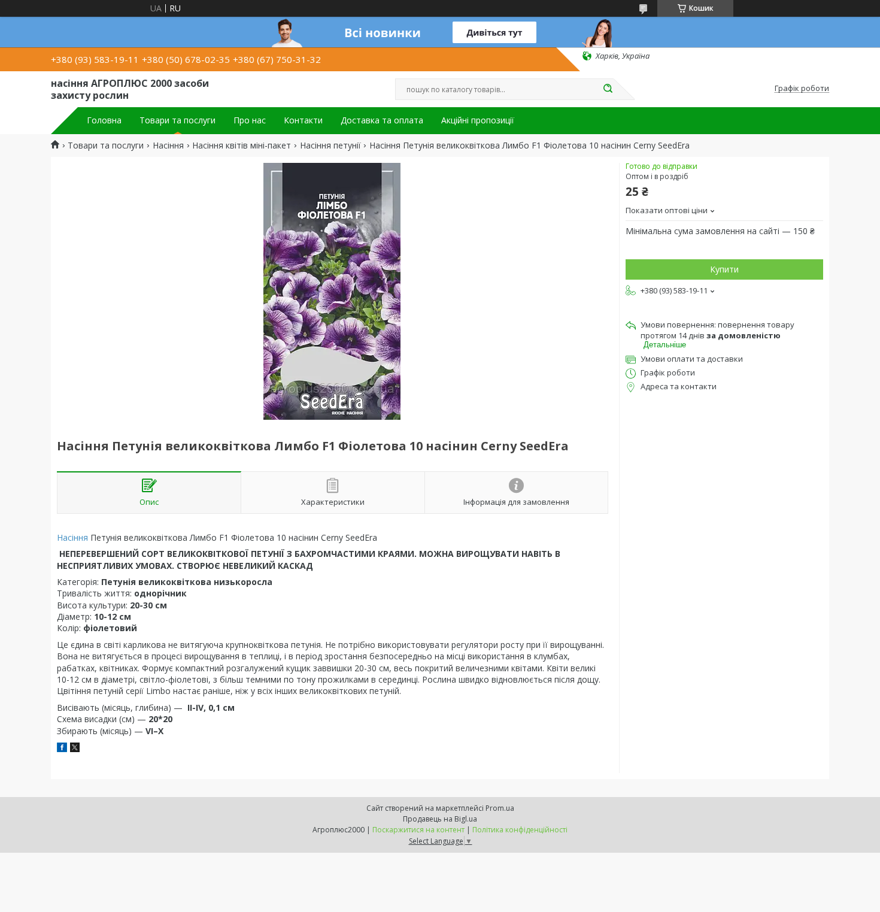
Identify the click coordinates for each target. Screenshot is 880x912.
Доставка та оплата (382, 120)
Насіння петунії (330, 145)
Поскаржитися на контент (418, 830)
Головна (104, 120)
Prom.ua (499, 808)
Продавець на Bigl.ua (440, 819)
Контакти (303, 120)
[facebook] (62, 749)
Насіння (168, 145)
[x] (75, 749)
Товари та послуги (177, 120)
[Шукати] (608, 89)
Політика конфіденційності (520, 830)
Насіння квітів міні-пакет (241, 145)
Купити (724, 269)
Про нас (249, 120)
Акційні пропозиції (477, 120)
